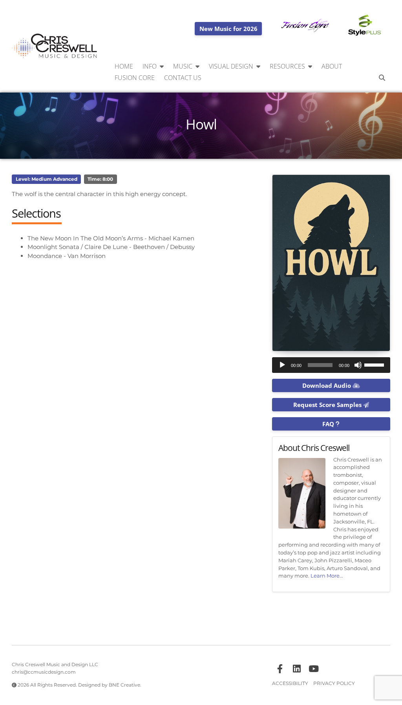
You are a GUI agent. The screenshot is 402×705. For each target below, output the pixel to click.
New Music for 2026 (228, 29)
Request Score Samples (328, 405)
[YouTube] (314, 669)
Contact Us (182, 77)
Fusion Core (135, 77)
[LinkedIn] (297, 669)
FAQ (329, 424)
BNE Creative (124, 685)
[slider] (375, 364)
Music (182, 66)
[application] (331, 365)
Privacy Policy (334, 683)
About (332, 66)
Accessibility (290, 683)
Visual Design (231, 66)
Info (150, 66)
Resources (287, 66)
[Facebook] (280, 669)
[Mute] (358, 365)
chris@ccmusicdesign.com (44, 672)
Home (124, 66)
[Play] (282, 365)
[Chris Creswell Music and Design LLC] (55, 46)
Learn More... (327, 575)
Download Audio (327, 385)
